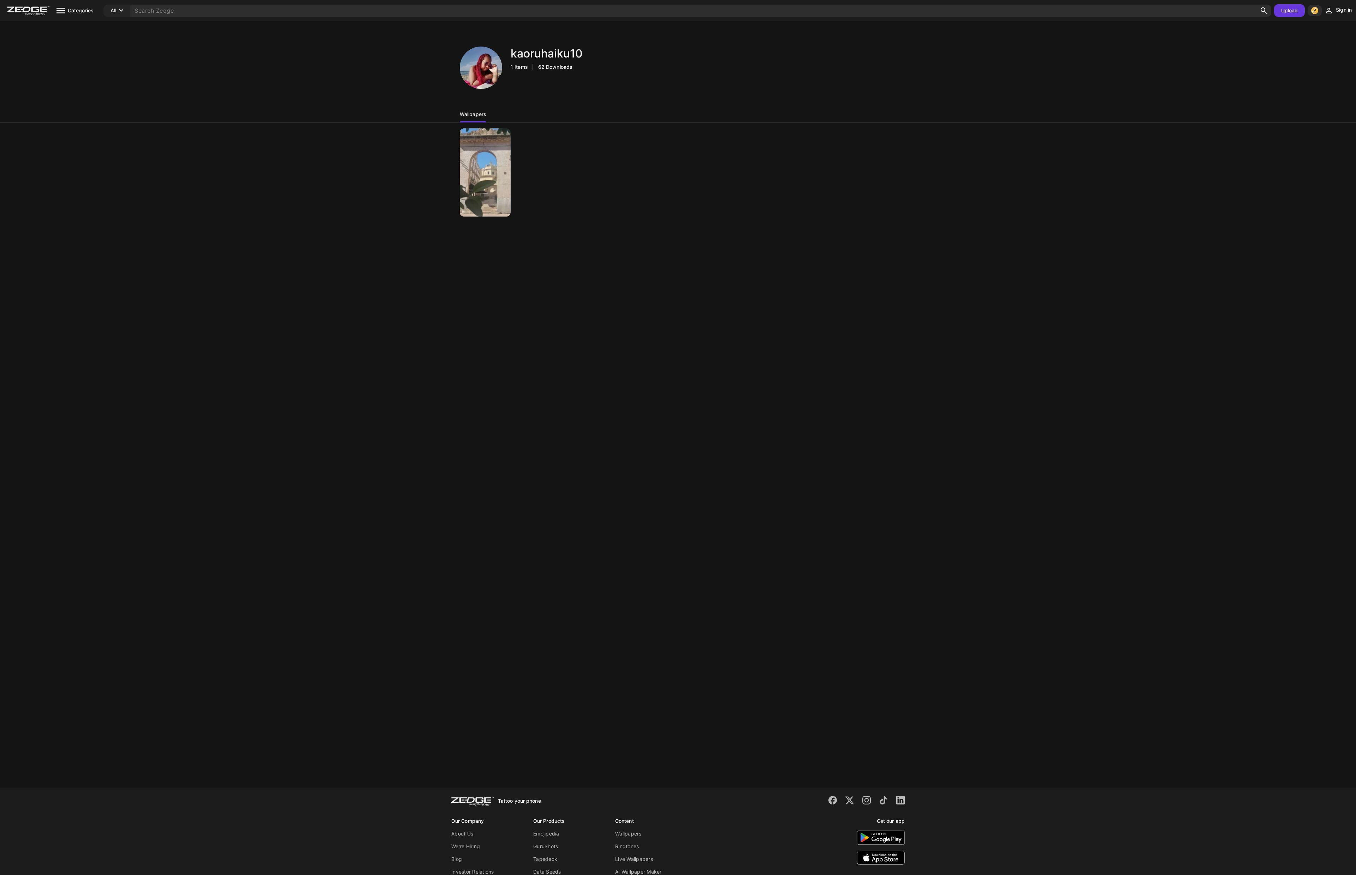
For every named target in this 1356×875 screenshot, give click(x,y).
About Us (462, 834)
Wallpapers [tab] (473, 114)
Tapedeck (545, 859)
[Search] (1264, 10)
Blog (456, 859)
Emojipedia (546, 834)
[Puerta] (485, 172)
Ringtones (627, 846)
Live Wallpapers (634, 859)
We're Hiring (465, 846)
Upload (1289, 10)
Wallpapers (628, 834)
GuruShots (545, 846)
